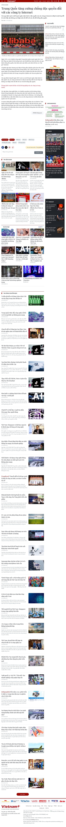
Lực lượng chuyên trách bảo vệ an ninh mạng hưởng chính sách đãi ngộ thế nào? (13, 712)
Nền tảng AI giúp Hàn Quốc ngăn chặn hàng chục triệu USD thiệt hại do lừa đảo (14, 728)
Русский (55, 1)
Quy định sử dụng (36, 806)
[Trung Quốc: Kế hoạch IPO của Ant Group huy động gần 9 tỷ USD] (23, 166)
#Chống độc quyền (6, 142)
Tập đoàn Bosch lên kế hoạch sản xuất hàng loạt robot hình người (13, 547)
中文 (52, 1)
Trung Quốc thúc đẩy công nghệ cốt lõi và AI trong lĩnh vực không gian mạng (13, 314)
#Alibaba (18, 139)
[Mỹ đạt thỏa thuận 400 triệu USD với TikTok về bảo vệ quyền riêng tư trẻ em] (36, 350)
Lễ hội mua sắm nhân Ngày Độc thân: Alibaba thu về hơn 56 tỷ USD (36, 207)
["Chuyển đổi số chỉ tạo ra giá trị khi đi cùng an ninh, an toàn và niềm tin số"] (36, 480)
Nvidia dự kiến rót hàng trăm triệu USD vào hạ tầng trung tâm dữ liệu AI (13, 297)
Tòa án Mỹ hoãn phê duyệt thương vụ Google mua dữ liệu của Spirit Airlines (13, 745)
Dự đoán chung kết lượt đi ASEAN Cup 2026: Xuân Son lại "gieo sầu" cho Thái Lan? (54, 172)
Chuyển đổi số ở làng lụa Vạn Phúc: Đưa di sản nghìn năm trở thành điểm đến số (14, 330)
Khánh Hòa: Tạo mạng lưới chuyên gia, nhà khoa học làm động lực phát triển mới (13, 659)
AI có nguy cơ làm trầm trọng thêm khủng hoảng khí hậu (12, 625)
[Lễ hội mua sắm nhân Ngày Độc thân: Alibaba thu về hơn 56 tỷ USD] (37, 197)
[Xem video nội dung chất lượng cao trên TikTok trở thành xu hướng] (36, 535)
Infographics (51, 103)
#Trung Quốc (5, 139)
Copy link (12, 147)
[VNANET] (45, 801)
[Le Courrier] (25, 801)
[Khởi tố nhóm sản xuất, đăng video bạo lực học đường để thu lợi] (55, 139)
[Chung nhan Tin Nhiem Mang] (57, 811)
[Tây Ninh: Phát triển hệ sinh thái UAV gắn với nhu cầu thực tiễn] (36, 783)
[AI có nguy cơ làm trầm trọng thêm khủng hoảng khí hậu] (36, 628)
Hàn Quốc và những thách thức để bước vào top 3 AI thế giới (13, 394)
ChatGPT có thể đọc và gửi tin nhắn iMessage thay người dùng (12, 411)
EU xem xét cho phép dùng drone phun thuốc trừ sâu (13, 516)
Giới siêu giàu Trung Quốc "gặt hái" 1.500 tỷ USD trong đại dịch (36, 174)
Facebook (2, 147)
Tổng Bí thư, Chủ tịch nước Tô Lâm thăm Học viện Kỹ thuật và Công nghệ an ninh (54, 59)
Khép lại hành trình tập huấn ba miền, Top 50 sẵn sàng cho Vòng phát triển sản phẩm (14, 497)
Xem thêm (22, 794)
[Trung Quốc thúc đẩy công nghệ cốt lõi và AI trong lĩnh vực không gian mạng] (36, 317)
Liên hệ (47, 808)
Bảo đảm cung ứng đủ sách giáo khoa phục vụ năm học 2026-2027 (55, 122)
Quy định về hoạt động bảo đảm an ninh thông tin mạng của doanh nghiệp (14, 442)
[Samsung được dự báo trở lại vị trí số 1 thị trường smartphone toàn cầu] (36, 565)
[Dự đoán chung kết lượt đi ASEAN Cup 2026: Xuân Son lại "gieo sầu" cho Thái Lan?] (55, 161)
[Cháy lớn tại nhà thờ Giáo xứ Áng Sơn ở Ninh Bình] (60, 207)
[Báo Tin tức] (53, 801)
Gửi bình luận (39, 152)
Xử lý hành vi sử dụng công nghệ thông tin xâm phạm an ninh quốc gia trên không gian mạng (13, 460)
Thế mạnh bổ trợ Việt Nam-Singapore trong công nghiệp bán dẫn (13, 610)
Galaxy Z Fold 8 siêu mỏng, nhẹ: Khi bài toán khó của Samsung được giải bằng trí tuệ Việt (54, 51)
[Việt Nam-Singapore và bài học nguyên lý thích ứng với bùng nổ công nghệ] (36, 429)
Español (48, 1)
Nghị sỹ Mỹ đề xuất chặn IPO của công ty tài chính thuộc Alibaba (7, 176)
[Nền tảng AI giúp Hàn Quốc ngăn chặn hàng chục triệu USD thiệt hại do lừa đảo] (36, 731)
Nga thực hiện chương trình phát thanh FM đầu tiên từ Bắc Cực (13, 363)
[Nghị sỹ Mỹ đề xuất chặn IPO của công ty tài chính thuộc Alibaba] (8, 166)
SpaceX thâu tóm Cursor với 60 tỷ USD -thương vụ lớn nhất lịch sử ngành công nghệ (54, 44)
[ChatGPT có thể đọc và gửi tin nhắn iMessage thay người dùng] (36, 414)
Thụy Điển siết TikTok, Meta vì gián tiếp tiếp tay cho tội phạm (14, 380)
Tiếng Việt (36, 1)
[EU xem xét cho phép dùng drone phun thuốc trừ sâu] (36, 519)
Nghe (50, 210)
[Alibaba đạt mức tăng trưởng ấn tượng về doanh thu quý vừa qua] (8, 197)
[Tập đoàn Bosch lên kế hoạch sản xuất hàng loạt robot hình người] (36, 550)
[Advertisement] (23, 125)
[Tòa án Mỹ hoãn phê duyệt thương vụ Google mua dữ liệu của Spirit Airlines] (36, 748)
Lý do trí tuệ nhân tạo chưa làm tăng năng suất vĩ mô (12, 595)
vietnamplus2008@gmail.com (32, 819)
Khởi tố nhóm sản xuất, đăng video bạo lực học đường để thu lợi (53, 149)
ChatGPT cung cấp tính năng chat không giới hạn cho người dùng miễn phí (54, 27)
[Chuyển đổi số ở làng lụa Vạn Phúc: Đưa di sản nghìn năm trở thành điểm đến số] (36, 333)
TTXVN (55, 806)
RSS (42, 806)
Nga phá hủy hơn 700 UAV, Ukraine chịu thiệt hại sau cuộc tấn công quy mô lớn (51, 218)
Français (44, 1)
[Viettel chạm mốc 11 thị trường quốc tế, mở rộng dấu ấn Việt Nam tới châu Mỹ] (36, 582)
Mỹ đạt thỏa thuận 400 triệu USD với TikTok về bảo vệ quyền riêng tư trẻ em (13, 347)
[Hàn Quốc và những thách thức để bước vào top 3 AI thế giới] (36, 397)
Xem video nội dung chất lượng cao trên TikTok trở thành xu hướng (13, 532)
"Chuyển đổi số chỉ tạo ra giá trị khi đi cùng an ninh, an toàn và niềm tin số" (14, 478)
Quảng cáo (41, 808)
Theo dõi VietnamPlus (31, 147)
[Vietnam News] (16, 801)
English (40, 1)
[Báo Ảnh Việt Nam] (33, 801)
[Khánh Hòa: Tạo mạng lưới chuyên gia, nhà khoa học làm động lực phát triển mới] (36, 661)
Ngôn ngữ (50, 806)
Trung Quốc (22, 142)
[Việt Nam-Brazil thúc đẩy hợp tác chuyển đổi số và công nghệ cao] (36, 644)
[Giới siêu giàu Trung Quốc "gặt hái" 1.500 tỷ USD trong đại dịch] (37, 166)
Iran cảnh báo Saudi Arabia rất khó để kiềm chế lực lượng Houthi (51, 230)
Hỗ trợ (45, 806)
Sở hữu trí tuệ (28, 806)
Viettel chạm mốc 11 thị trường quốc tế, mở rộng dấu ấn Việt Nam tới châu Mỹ (13, 579)
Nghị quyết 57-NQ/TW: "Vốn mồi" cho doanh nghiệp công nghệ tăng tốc (13, 676)
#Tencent (24, 139)
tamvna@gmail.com (27, 816)
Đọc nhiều (50, 23)
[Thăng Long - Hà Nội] (58, 1)
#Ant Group (31, 139)
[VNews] (39, 801)
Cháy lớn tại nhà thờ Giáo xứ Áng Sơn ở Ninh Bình (51, 206)
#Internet (12, 139)
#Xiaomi (14, 142)
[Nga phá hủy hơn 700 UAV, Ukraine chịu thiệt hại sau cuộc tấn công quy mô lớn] (60, 218)
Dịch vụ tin (60, 806)
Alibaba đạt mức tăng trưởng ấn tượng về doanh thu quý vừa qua (8, 206)
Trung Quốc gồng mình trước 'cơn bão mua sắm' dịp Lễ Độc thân (22, 207)
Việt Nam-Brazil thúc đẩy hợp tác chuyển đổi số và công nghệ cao (11, 641)
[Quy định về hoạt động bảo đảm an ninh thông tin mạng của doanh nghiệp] (36, 445)
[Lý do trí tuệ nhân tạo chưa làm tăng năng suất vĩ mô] (36, 598)
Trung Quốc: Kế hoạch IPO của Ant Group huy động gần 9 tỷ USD (23, 174)
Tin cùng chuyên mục (10, 293)
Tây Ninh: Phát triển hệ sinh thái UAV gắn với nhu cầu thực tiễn (13, 780)
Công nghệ (4, 5)
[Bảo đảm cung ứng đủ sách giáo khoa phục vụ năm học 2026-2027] (55, 111)
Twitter (6, 147)
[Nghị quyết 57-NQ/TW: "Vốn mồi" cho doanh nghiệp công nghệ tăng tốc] (36, 679)
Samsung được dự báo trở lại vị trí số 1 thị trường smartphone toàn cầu (13, 562)
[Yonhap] (5, 801)
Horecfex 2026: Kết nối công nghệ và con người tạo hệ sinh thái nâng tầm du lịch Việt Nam (14, 762)
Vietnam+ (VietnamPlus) (11, 1)
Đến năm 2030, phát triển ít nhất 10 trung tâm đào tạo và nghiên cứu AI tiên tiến (14, 694)
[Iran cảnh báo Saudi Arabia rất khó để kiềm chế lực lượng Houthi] (60, 230)
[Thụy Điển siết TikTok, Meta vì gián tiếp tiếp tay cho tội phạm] (36, 382)
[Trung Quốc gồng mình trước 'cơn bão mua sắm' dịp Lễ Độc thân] (23, 197)
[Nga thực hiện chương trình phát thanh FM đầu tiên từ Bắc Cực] (36, 366)
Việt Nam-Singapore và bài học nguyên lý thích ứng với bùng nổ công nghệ (13, 426)
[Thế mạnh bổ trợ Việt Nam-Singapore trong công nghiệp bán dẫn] (36, 613)
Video (50, 131)
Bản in (9, 147)
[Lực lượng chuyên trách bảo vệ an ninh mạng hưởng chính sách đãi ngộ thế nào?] (36, 714)
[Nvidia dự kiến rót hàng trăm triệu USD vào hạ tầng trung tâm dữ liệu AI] (36, 300)
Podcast (51, 202)
